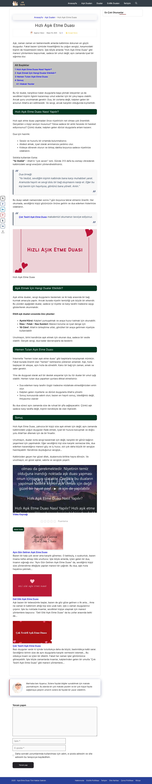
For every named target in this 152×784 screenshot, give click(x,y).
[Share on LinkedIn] (3, 209)
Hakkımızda (79, 780)
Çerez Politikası (127, 780)
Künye (138, 780)
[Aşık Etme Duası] (19, 3)
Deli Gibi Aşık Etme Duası (26, 599)
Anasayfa (72, 3)
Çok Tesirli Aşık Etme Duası (33, 217)
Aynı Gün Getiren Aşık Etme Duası (30, 552)
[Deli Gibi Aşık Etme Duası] (32, 595)
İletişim (127, 3)
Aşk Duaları (86, 3)
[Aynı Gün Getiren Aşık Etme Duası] (43, 549)
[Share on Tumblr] (3, 220)
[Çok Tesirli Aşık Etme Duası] (32, 642)
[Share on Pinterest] (3, 215)
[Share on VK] (3, 226)
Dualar (100, 3)
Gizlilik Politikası (92, 780)
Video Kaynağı (20, 514)
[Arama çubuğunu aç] (136, 3)
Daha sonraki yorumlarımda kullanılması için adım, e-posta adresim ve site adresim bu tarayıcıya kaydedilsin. (53, 755)
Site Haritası (114, 780)
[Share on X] (3, 198)
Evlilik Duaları (113, 3)
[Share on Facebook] (3, 204)
